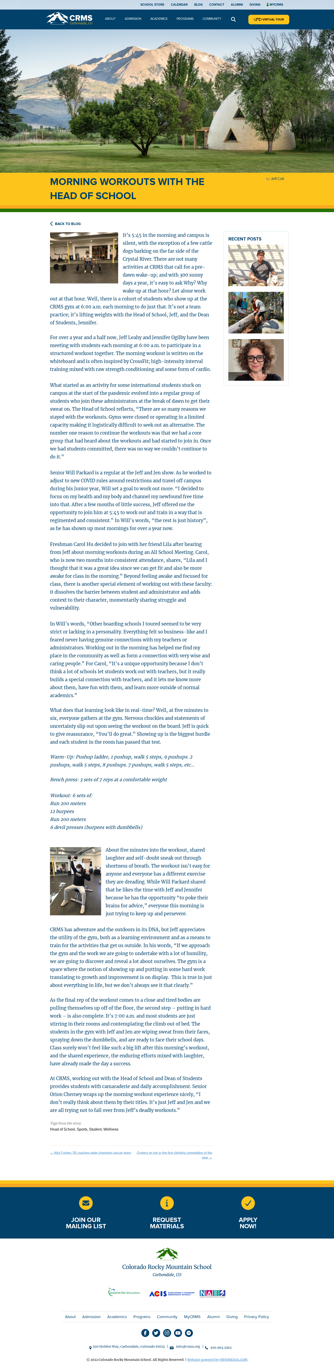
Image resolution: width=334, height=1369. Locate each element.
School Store (152, 5)
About (110, 19)
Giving (254, 5)
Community (212, 19)
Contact (216, 5)
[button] (233, 19)
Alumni (237, 5)
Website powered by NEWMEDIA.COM (217, 1360)
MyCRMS (192, 1316)
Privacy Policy (256, 1316)
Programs (185, 19)
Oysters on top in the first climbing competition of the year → (174, 1155)
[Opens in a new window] (126, 1293)
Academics (158, 19)
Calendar (179, 5)
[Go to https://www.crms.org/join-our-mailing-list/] (86, 1203)
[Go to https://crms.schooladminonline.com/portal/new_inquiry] (167, 1203)
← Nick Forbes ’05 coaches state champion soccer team (90, 1152)
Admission (133, 19)
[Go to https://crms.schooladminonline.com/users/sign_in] (248, 1203)
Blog (198, 5)
